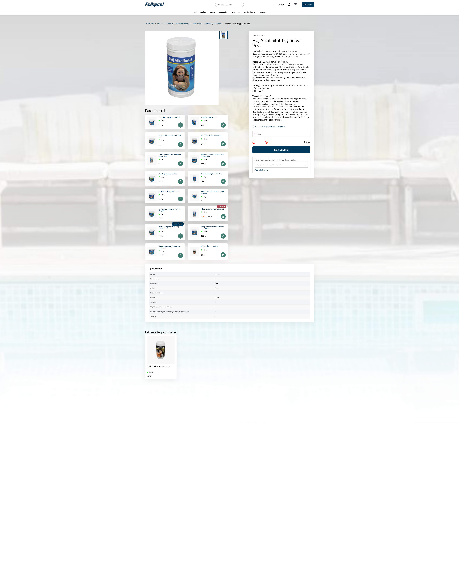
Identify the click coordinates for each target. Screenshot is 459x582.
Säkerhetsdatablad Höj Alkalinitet (270, 126)
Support (263, 12)
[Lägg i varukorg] (180, 125)
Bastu (212, 12)
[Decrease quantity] (253, 142)
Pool (194, 12)
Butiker (281, 4)
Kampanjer (223, 12)
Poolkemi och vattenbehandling (176, 23)
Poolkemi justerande (213, 23)
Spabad (203, 12)
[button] (182, 68)
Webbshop (235, 12)
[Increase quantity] (266, 142)
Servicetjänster (250, 12)
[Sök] (241, 4)
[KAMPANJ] (194, 213)
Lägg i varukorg (281, 150)
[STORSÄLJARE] (152, 232)
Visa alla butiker (262, 170)
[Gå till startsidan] (154, 4)
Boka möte (307, 4)
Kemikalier (197, 23)
